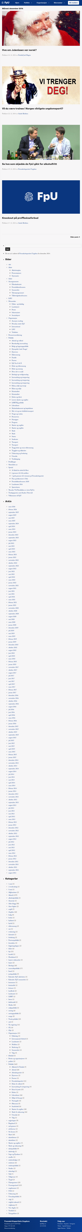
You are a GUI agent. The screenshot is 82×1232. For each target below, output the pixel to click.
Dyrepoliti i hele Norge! (19, 349)
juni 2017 (11, 678)
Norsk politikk (13, 1019)
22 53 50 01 (43, 1226)
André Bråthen (23, 114)
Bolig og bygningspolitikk (20, 346)
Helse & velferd (17, 1084)
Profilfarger (12, 462)
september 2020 (13, 614)
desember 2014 (13, 760)
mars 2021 (11, 599)
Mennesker (58, 3)
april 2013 (11, 816)
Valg (13, 1053)
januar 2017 (12, 692)
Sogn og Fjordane (14, 1154)
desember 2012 (13, 828)
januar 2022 (12, 583)
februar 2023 (12, 554)
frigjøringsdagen (13, 946)
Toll (9, 1174)
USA (10, 1191)
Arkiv (10, 279)
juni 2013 (11, 811)
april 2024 (11, 526)
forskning (11, 937)
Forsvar (14, 360)
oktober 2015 (12, 732)
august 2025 (12, 515)
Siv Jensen (11, 1132)
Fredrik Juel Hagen (24, 55)
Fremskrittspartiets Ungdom (27, 169)
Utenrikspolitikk (13, 1196)
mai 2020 (11, 619)
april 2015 (11, 749)
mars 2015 (11, 752)
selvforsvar (11, 1129)
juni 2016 (11, 712)
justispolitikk (12, 974)
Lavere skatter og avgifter (20, 400)
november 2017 (13, 667)
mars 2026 (11, 507)
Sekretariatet (16, 312)
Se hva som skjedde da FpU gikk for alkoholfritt (29, 164)
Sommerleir (15, 290)
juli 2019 (11, 630)
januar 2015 (12, 757)
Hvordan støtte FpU (18, 324)
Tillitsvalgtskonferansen (19, 295)
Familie (14, 357)
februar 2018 (12, 661)
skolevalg (11, 1151)
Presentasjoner (16, 273)
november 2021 (13, 585)
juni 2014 (11, 777)
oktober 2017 (12, 670)
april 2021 (11, 597)
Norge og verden (17, 414)
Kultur (14, 1092)
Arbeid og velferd (17, 341)
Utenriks (14, 456)
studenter (11, 1163)
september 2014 (13, 769)
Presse (14, 310)
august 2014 (12, 771)
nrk (9, 1022)
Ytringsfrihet (12, 1213)
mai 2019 (11, 633)
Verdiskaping (16, 459)
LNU (13, 329)
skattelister (11, 1140)
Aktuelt (10, 895)
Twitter (59, 1226)
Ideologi (11, 965)
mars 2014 (11, 785)
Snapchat (66, 1224)
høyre (10, 963)
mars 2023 (11, 552)
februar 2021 (12, 602)
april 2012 (11, 850)
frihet (10, 949)
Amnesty (11, 901)
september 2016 (13, 704)
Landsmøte (15, 1042)
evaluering (11, 932)
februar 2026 (12, 509)
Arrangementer (13, 281)
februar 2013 (12, 822)
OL (9, 1027)
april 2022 (11, 577)
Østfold (10, 1056)
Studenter (15, 439)
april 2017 (11, 684)
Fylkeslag (15, 1036)
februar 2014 (12, 788)
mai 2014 (11, 780)
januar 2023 (12, 557)
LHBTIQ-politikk (18, 403)
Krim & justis (16, 1089)
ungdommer (12, 1188)
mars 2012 (11, 853)
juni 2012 (11, 845)
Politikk (27, 3)
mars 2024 (11, 529)
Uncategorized (13, 1185)
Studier (10, 1168)
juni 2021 (11, 591)
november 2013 (13, 797)
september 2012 (13, 836)
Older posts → (75, 237)
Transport (15, 442)
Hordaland (12, 957)
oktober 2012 (12, 833)
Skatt (10, 1134)
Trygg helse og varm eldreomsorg (22, 448)
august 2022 (12, 569)
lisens (10, 999)
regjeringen (12, 1120)
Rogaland (11, 1123)
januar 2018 (12, 664)
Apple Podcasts (62, 1228)
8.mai (10, 889)
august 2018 (12, 650)
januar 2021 (12, 605)
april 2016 (11, 715)
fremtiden (11, 943)
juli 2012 (11, 842)
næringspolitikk (13, 1013)
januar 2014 (12, 791)
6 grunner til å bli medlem (20, 473)
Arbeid (14, 1070)
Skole (13, 431)
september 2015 (13, 735)
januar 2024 (12, 532)
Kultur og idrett (17, 397)
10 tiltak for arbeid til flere (20, 470)
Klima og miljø (16, 388)
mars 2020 (11, 622)
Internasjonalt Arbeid (19, 1039)
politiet (10, 1061)
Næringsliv (15, 1101)
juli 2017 (11, 676)
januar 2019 (12, 642)
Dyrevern (15, 352)
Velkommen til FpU (14, 496)
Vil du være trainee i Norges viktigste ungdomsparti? (32, 108)
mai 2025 (11, 518)
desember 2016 (13, 695)
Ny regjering (12, 1025)
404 (9, 265)
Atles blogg (12, 903)
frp (9, 951)
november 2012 (13, 830)
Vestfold (11, 1211)
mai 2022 (11, 574)
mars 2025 (11, 521)
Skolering (15, 1047)
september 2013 (13, 802)
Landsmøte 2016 (17, 484)
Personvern (15, 417)
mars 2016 (11, 718)
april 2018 (11, 656)
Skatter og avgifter (18, 425)
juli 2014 (11, 774)
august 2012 (12, 839)
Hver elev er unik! (17, 372)
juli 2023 (11, 543)
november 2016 (13, 698)
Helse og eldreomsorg (19, 366)
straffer (10, 1157)
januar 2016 (12, 723)
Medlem (14, 1044)
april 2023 (11, 549)
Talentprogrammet (18, 293)
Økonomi (15, 1103)
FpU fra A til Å (17, 363)
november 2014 (13, 763)
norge (10, 1016)
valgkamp (11, 1205)
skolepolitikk (12, 1149)
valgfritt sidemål (13, 1202)
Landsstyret (15, 307)
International (16, 326)
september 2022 (13, 566)
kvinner (10, 988)
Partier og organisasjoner (16, 1058)
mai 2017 (11, 681)
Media (10, 1005)
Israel (10, 971)
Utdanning (12, 1194)
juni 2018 (11, 653)
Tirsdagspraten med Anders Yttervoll (20, 493)
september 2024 (13, 523)
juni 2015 (11, 743)
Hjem (17, 3)
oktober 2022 (12, 563)
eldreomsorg (12, 926)
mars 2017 (11, 687)
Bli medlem (73, 3)
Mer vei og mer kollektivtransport (23, 411)
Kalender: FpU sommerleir (17, 980)
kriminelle (11, 985)
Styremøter (15, 276)
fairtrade (11, 934)
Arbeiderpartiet (17, 1073)
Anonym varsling (17, 321)
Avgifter (11, 912)
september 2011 (13, 870)
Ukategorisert (12, 1182)
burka (10, 918)
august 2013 (12, 805)
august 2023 (12, 540)
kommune (11, 982)
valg (9, 1199)
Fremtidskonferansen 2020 (20, 481)
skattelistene (12, 1137)
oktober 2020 (12, 611)
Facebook (60, 1224)
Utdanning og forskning (19, 453)
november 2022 (13, 560)
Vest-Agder (12, 1208)
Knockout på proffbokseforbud (20, 217)
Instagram (72, 1224)
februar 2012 (12, 856)
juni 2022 (11, 571)
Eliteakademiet (16, 284)
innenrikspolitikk (13, 968)
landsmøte (11, 994)
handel (10, 954)
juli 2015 (11, 740)
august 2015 (12, 738)
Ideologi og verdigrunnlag (20, 374)
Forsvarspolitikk (13, 940)
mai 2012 (11, 847)
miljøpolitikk (12, 1008)
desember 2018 (13, 645)
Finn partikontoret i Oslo (20, 479)
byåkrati (11, 920)
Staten (14, 436)
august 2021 (12, 588)
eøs (9, 929)
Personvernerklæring (15, 335)
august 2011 (12, 873)
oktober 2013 (12, 800)
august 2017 (12, 673)
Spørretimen (16, 487)
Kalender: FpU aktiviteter (16, 977)
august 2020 (12, 616)
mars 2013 (11, 819)
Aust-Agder (12, 906)
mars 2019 (11, 636)
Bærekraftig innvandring (20, 343)
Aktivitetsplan (16, 270)
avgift (10, 909)
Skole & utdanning (18, 1112)
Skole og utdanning (14, 1146)
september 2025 (13, 512)
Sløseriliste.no (12, 465)
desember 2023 (13, 535)
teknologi (11, 1171)
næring (10, 1011)
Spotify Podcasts (66, 1226)
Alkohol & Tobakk (18, 1067)
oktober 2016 (12, 701)
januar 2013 (12, 825)
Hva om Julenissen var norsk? (19, 50)
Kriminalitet (16, 391)
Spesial (10, 467)
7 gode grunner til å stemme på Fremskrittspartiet (28, 476)
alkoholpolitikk (13, 898)
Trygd (10, 1180)
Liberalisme (15, 405)
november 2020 (13, 608)
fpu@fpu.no (43, 1224)
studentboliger (13, 1160)
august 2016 (12, 707)
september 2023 (13, 538)
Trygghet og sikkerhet (19, 450)
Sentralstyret (16, 315)
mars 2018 (11, 659)
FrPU (10, 298)
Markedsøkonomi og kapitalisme (22, 408)
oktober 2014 (12, 766)
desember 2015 (13, 726)
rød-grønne (12, 1126)
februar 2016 (12, 721)
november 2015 (13, 729)
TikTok (68, 1228)
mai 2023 (11, 546)
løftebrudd (11, 1002)
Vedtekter (15, 332)
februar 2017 (12, 690)
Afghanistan (12, 892)
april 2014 (11, 783)
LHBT (10, 996)
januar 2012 (12, 859)
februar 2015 (12, 754)
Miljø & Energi (17, 1098)
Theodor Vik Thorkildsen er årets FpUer (21, 490)
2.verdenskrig (12, 887)
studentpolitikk (13, 1165)
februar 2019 (12, 639)
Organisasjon (42, 3)
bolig (10, 915)
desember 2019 (13, 628)
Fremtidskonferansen (18, 287)
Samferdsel (15, 1106)
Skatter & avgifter (17, 1109)
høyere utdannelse (14, 960)
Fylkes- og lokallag (18, 304)
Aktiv (10, 267)
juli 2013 (11, 808)
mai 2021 (11, 594)
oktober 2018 (12, 647)
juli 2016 (11, 709)
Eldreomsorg (16, 355)
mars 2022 (11, 580)
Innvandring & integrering (20, 1087)
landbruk (11, 991)
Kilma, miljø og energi (19, 386)
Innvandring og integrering (20, 377)
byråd (10, 923)
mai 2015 (11, 746)
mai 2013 (11, 814)
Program (14, 422)
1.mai (10, 884)
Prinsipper (15, 419)
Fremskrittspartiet (17, 1081)
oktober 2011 (12, 867)
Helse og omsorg (17, 369)
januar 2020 (12, 625)
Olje (9, 1030)
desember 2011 (13, 861)
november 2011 (13, 864)
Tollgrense (11, 1177)
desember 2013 (13, 794)
